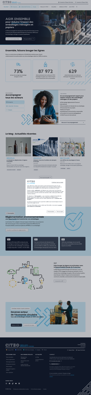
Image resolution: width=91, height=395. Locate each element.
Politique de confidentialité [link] (45, 214)
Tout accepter (60, 211)
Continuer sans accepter (57, 182)
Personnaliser (51, 211)
